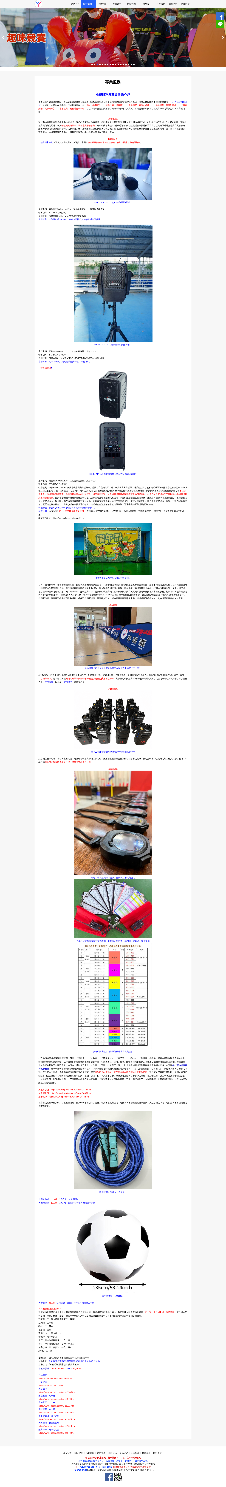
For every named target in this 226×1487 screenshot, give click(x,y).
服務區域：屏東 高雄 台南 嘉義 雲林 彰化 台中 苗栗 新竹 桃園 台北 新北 (120, 1470)
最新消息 (173, 4)
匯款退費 (185, 4)
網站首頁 (75, 4)
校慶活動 (161, 4)
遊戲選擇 (117, 4)
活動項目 (102, 4)
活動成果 (146, 4)
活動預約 (131, 4)
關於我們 (87, 4)
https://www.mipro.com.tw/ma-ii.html (68, 518)
